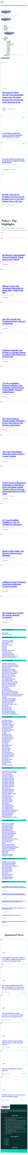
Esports (5, 29)
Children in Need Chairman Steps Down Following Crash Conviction (14, 584)
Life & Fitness (10, 44)
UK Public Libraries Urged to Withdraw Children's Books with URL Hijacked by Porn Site (12, 1042)
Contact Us (6, 55)
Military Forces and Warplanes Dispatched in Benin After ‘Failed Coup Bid (12, 289)
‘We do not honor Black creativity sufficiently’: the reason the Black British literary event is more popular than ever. (13, 901)
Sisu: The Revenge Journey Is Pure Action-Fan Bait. (16, 1123)
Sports (8, 51)
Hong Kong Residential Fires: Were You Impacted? (11, 915)
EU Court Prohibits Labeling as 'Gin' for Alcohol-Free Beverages (12, 522)
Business (6, 28)
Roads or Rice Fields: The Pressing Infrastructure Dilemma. (13, 553)
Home (5, 25)
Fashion (6, 36)
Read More (5, 264)
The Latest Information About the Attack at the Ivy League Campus (13, 454)
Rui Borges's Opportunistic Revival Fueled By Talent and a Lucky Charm (13, 257)
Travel (8, 53)
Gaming (9, 41)
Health (8, 42)
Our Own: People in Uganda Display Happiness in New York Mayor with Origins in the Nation (13, 421)
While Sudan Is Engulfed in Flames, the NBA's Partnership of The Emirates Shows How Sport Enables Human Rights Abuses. (14, 894)
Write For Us (3, 1149)
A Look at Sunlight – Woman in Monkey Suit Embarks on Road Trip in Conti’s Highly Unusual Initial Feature (13, 387)
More (5, 39)
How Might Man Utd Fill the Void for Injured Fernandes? (12, 615)
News (8, 46)
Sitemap (16, 1149)
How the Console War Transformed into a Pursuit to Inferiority (13, 321)
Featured (6, 38)
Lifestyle (9, 45)
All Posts (6, 27)
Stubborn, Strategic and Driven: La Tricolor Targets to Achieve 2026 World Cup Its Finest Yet (14, 353)
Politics (8, 49)
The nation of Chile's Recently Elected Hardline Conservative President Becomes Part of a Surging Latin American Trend (12, 97)
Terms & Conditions (10, 1149)
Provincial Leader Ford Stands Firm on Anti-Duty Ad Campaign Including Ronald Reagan (13, 160)
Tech (8, 52)
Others (8, 48)
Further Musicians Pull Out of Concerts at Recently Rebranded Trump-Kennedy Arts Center (12, 135)
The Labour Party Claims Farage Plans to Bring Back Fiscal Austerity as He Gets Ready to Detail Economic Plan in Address (15, 1129)
